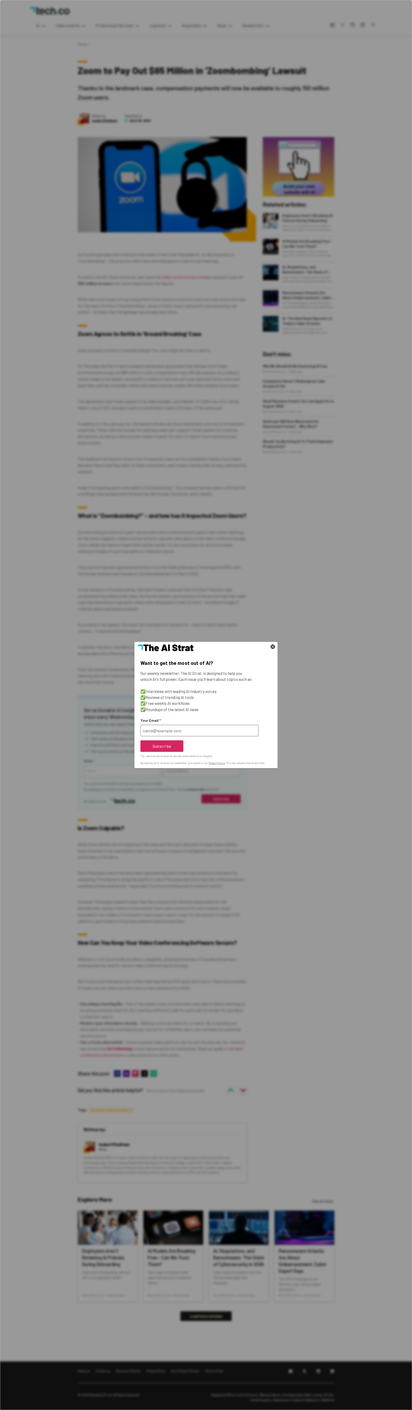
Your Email (150, 720)
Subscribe (162, 745)
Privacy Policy (217, 762)
